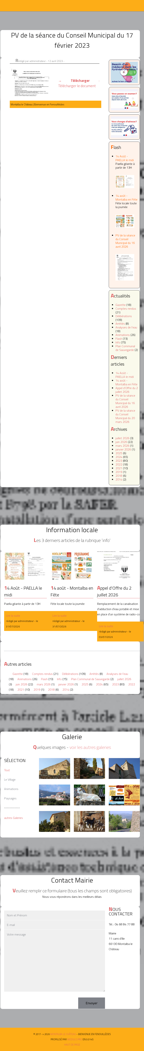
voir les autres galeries (90, 747)
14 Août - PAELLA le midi (125, 162)
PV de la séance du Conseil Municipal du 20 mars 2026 (125, 416)
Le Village (10, 779)
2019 (119, 472)
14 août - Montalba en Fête (126, 201)
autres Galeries (13, 818)
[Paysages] (54, 768)
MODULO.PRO (74, 1039)
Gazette (121, 305)
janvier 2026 (123, 449)
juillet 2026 (122, 438)
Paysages (10, 798)
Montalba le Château (16, 5)
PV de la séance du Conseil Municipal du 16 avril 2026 (125, 241)
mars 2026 (122, 445)
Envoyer (92, 1003)
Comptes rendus (126, 308)
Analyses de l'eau (126, 327)
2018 (119, 475)
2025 (119, 453)
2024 (119, 457)
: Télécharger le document (78, 83)
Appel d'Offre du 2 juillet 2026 (127, 390)
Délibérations (124, 316)
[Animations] (89, 795)
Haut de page (72, 1044)
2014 (119, 479)
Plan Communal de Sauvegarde (125, 348)
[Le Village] (89, 768)
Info (118, 342)
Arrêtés (120, 323)
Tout (7, 770)
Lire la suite (13, 615)
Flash (119, 338)
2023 (119, 460)
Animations (123, 335)
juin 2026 (121, 442)
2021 (119, 468)
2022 (119, 464)
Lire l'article (25, 565)
